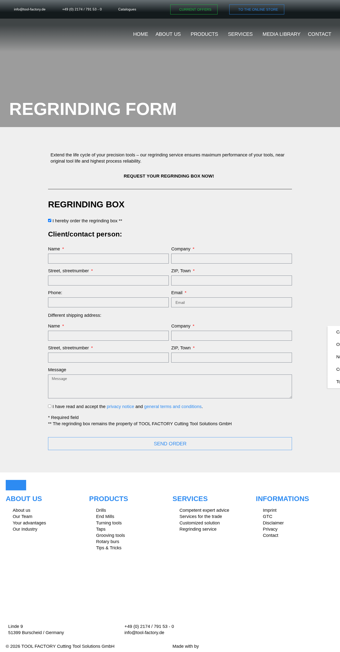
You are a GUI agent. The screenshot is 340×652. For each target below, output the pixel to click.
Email (177, 292)
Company (181, 249)
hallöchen (209, 646)
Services (240, 34)
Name (54, 249)
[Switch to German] (327, 9)
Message (57, 370)
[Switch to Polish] (317, 9)
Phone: (55, 292)
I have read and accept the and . (128, 406)
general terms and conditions (173, 406)
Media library (281, 34)
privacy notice (120, 406)
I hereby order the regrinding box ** (87, 220)
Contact (319, 34)
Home (140, 34)
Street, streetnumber (69, 271)
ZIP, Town (181, 271)
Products (204, 34)
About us (168, 34)
